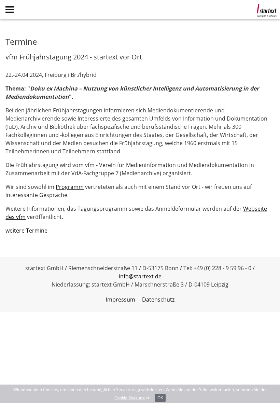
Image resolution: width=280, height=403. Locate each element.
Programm (70, 187)
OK (160, 398)
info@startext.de (140, 276)
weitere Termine (26, 230)
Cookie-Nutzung (129, 398)
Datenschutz (158, 299)
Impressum (120, 299)
